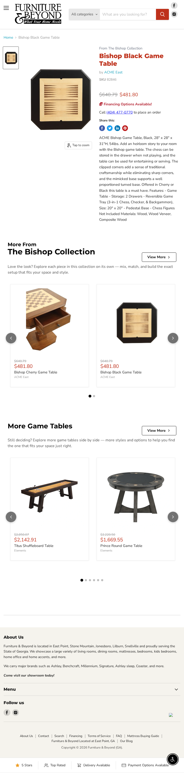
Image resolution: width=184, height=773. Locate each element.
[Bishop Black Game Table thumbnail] (10, 58)
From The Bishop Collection (120, 48)
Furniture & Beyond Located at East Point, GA (83, 741)
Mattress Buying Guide (143, 736)
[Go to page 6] (102, 580)
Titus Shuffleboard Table (33, 545)
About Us (26, 736)
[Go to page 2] (94, 396)
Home (8, 38)
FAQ (119, 736)
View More (156, 257)
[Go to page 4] (94, 580)
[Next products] (173, 338)
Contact (43, 736)
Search (59, 736)
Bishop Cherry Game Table (35, 372)
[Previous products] (11, 338)
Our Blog (126, 741)
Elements (20, 550)
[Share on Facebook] (102, 128)
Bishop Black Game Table (121, 372)
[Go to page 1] (90, 396)
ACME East (113, 72)
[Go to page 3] (90, 580)
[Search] (162, 14)
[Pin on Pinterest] (125, 128)
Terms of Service (99, 736)
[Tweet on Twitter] (110, 128)
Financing (75, 736)
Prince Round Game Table (121, 545)
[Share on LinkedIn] (117, 128)
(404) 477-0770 (119, 112)
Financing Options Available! (127, 104)
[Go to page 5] (98, 580)
